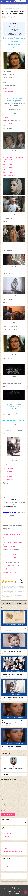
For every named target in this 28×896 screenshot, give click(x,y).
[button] (1, 1)
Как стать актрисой (8, 834)
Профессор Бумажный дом (10, 846)
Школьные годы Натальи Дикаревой (12, 674)
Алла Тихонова (7, 17)
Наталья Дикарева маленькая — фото (12, 651)
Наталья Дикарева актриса (16, 587)
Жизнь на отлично (11, 2)
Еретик (5, 848)
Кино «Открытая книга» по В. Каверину (12, 746)
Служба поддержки (6, 861)
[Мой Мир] (7, 506)
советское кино (9, 596)
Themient (17, 893)
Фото (15, 30)
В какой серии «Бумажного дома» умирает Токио (14, 853)
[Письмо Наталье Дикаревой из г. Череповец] (14, 618)
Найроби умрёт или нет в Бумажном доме (13, 851)
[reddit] (11, 506)
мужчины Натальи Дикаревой (10, 586)
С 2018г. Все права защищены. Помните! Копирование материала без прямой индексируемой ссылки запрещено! (14, 889)
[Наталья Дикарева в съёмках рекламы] (14, 687)
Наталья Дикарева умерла (7, 591)
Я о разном (6, 837)
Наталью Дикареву (21, 586)
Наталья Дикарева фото (19, 591)
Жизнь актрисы (10, 7)
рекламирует (17, 428)
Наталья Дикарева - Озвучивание (15, 33)
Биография (15, 28)
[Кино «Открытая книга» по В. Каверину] (14, 736)
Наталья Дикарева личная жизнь (15, 590)
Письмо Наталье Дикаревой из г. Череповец (14, 628)
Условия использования (7, 868)
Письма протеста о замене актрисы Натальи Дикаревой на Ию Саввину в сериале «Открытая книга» (14, 722)
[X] (9, 506)
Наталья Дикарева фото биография (9, 592)
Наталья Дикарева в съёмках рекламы (12, 697)
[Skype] (16, 506)
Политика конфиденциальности (8, 863)
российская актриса (15, 593)
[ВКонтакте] (3, 506)
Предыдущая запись (7, 603)
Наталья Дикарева (14, 26)
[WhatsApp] (14, 506)
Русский (18, 0)
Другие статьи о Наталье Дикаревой (15, 34)
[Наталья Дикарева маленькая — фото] (14, 641)
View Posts (5, 774)
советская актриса (8, 595)
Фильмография (15, 29)
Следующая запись (21, 603)
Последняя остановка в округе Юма (12, 850)
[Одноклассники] (5, 506)
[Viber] (12, 506)
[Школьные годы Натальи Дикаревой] (14, 664)
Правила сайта (5, 866)
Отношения (6, 836)
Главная (3, 7)
